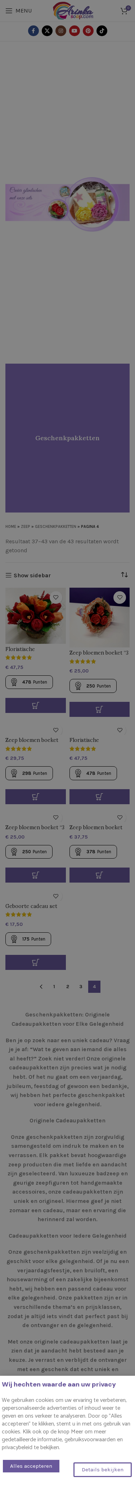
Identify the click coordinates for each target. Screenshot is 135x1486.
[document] (67, 743)
